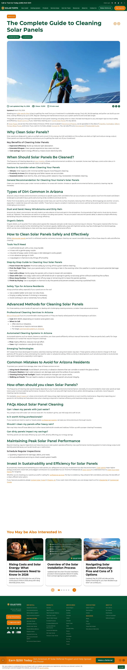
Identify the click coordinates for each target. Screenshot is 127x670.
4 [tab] (66, 590)
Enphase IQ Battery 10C (52, 623)
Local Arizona (27, 37)
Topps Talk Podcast (91, 626)
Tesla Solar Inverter (51, 615)
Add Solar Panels (31, 621)
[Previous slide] (53, 590)
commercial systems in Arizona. (31, 329)
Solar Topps (13, 124)
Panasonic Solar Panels (52, 635)
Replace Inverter (31, 631)
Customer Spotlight (111, 615)
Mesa (14, 126)
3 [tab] (64, 590)
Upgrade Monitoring (32, 634)
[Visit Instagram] (119, 106)
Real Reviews (109, 613)
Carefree (68, 613)
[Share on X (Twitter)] (116, 106)
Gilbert (68, 618)
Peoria (19, 126)
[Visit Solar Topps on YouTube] (115, 3)
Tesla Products (50, 610)
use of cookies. (44, 668)
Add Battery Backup (32, 623)
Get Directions (14, 617)
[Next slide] (74, 590)
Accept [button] (121, 667)
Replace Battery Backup (33, 629)
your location (40, 161)
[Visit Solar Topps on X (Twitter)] (125, 3)
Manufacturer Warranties (92, 629)
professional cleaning (49, 420)
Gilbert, (117, 124)
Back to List (11, 16)
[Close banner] (3, 660)
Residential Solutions (32, 607)
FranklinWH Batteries (51, 630)
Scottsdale (110, 124)
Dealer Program (90, 607)
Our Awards (109, 610)
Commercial (80, 126)
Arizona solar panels (18, 238)
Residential (104, 480)
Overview (48, 607)
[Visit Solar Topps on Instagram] (121, 3)
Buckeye (68, 610)
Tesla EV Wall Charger (51, 618)
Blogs (87, 618)
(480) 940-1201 (25, 3)
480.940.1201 (15, 622)
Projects (88, 623)
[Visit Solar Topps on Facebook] (118, 3)
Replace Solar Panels (32, 626)
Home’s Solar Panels (58, 121)
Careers (88, 613)
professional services (57, 475)
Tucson (68, 644)
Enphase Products (51, 620)
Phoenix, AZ (51, 480)
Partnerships (89, 610)
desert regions (22, 396)
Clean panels (101, 467)
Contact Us (56, 126)
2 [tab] (61, 590)
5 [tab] (68, 590)
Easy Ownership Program (33, 615)
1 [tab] (58, 590)
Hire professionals (13, 315)
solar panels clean (23, 113)
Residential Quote (92, 126)
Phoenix (68, 633)
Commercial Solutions (32, 610)
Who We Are (109, 607)
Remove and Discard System (34, 641)
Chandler (102, 124)
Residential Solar (14, 37)
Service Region (69, 607)
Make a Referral (105, 660)
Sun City (68, 639)
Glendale (68, 620)
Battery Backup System (32, 613)
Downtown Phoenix (69, 124)
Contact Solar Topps (38, 480)
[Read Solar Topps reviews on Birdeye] (112, 3)
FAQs (87, 621)
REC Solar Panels (50, 633)
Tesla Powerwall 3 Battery (52, 613)
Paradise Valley (70, 628)
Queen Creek (69, 623)
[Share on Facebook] (113, 106)
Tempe (9, 126)
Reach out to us (23, 121)
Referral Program (110, 618)
